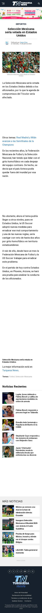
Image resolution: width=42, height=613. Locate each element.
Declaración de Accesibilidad (21, 595)
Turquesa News (10, 370)
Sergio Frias (24, 42)
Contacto (27, 601)
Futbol (12, 377)
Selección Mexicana (24, 377)
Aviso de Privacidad (21, 592)
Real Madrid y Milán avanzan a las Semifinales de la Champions (19, 141)
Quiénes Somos (17, 601)
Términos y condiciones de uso (21, 598)
